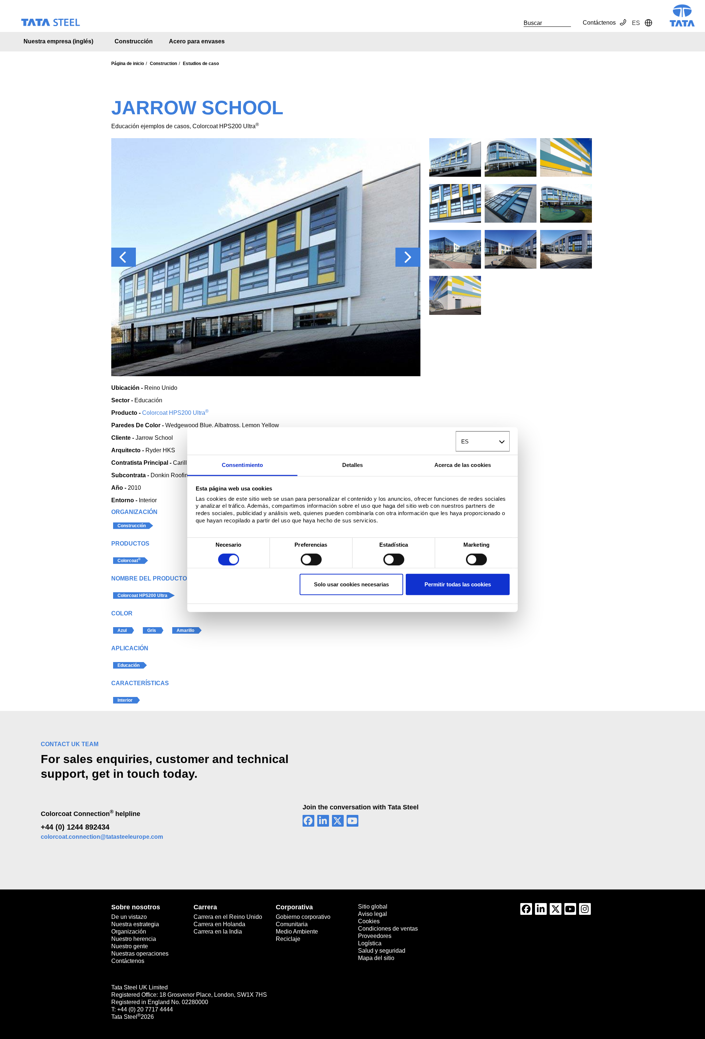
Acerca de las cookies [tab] (462, 465)
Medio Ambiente (297, 931)
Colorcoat (129, 560)
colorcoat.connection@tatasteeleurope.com (102, 837)
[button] (123, 257)
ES (465, 441)
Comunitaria (292, 924)
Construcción (134, 41)
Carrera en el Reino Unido (228, 917)
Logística (370, 943)
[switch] (311, 559)
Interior (125, 700)
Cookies (369, 921)
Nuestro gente (129, 946)
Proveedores (374, 936)
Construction (163, 63)
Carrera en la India (218, 931)
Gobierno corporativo (303, 917)
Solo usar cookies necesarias (351, 584)
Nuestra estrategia (135, 924)
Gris (151, 630)
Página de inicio (127, 63)
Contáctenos (599, 22)
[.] (515, 22)
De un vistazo (129, 917)
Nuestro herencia (133, 939)
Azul (122, 630)
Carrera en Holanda (219, 924)
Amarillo (185, 630)
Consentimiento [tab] (242, 465)
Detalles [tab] (352, 465)
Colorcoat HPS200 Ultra (175, 413)
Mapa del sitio (376, 958)
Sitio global (372, 906)
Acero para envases (197, 41)
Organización (128, 931)
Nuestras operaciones (140, 953)
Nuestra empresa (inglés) (58, 41)
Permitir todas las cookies (457, 584)
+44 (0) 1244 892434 (75, 827)
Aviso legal (372, 914)
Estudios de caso (201, 63)
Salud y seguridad (381, 951)
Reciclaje (288, 939)
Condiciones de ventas (388, 928)
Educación (129, 665)
